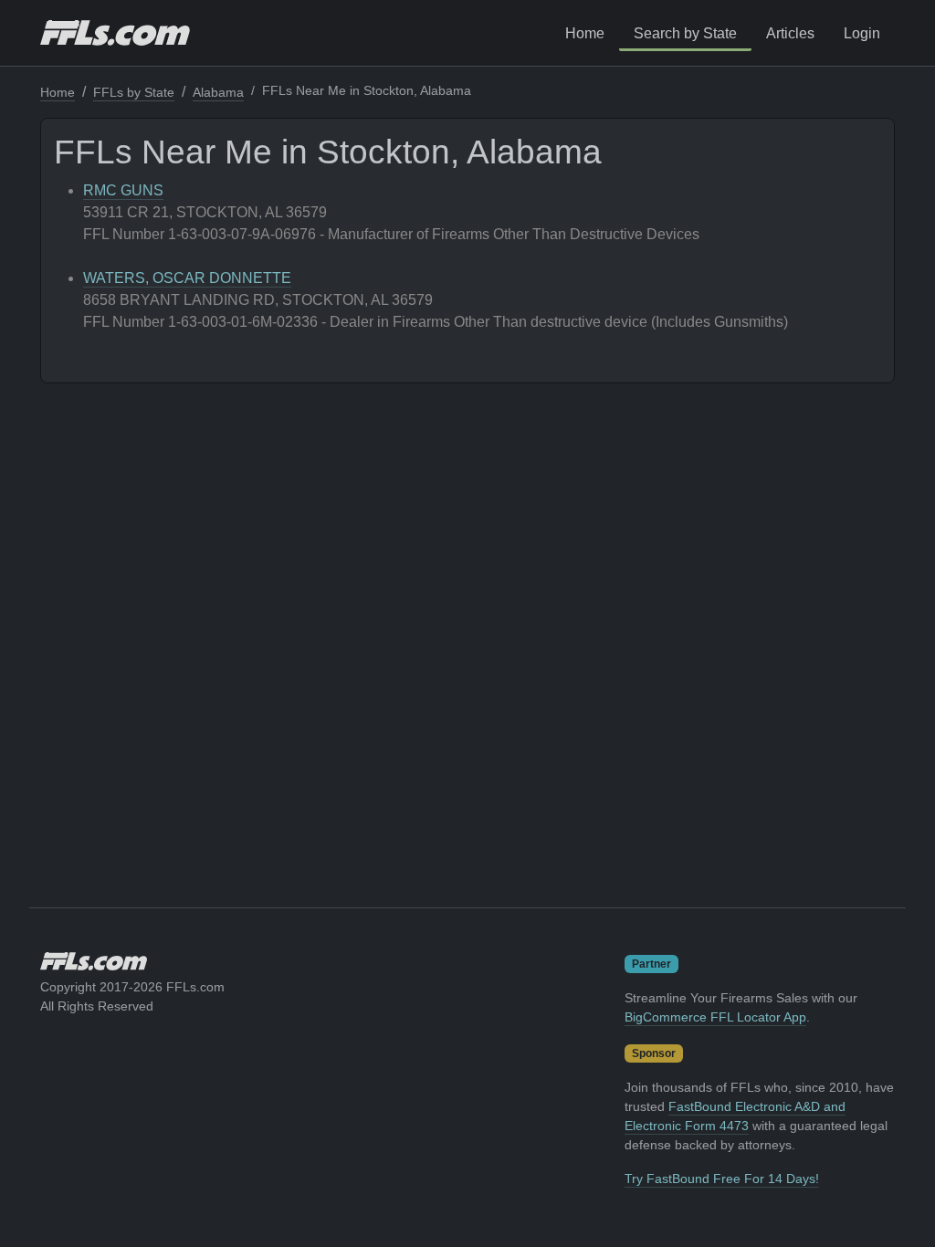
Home (584, 33)
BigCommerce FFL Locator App (715, 1017)
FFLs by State (133, 92)
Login (862, 33)
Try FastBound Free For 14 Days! (722, 1178)
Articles (790, 33)
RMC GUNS (123, 190)
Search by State (685, 33)
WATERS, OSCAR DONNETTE (187, 278)
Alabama (218, 92)
